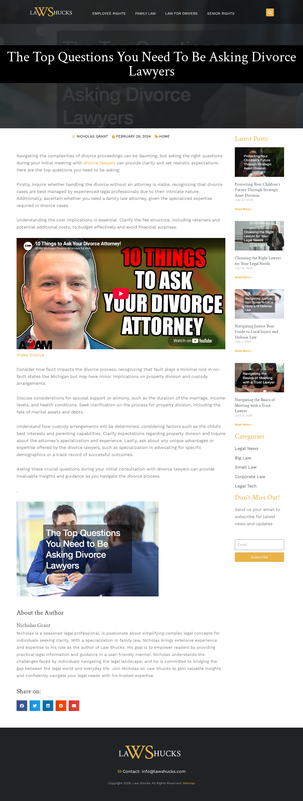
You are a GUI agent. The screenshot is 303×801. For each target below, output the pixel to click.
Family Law (145, 13)
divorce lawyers (99, 162)
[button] (270, 12)
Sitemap (189, 783)
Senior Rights (221, 13)
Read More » (243, 209)
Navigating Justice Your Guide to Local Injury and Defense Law (256, 331)
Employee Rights (109, 13)
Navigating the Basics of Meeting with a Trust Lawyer (255, 405)
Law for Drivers (181, 13)
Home (164, 136)
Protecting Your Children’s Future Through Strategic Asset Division (257, 190)
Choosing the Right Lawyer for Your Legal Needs (258, 260)
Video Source (30, 354)
